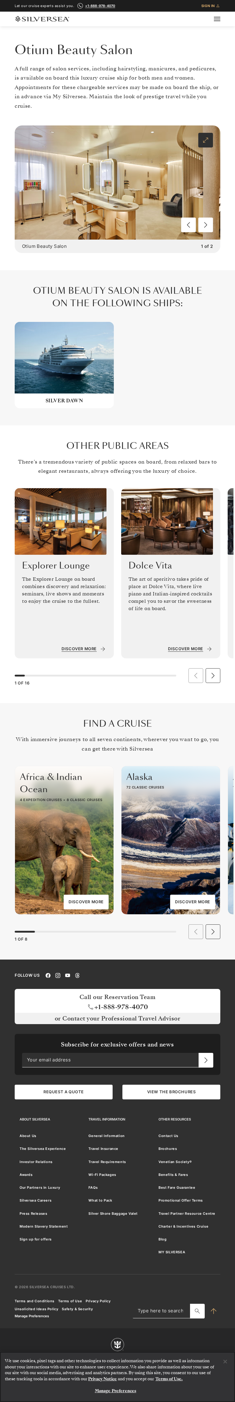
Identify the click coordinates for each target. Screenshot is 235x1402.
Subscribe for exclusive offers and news (117, 1044)
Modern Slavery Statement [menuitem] (44, 1226)
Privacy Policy (98, 1301)
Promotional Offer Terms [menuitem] (181, 1200)
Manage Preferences (32, 1316)
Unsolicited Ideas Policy (36, 1309)
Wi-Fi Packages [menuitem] (102, 1174)
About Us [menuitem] (28, 1136)
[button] (188, 225)
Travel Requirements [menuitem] (107, 1161)
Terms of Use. (169, 1379)
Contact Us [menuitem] (168, 1136)
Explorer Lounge (56, 566)
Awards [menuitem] (26, 1174)
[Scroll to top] (213, 1311)
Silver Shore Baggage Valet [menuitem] (113, 1213)
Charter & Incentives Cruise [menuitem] (183, 1226)
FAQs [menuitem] (93, 1187)
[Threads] (77, 974)
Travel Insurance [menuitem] (103, 1149)
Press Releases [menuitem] (33, 1213)
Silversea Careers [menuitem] (35, 1200)
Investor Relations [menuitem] (36, 1161)
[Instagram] (58, 974)
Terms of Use (70, 1301)
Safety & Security (77, 1309)
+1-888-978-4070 (100, 6)
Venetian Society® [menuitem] (175, 1161)
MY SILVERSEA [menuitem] (172, 1252)
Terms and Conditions (34, 1301)
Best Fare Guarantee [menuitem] (177, 1187)
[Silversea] (42, 19)
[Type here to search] (197, 1310)
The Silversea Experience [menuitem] (43, 1149)
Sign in (208, 6)
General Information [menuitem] (106, 1136)
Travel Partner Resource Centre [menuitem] (187, 1213)
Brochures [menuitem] (168, 1149)
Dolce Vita (150, 566)
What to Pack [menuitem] (100, 1200)
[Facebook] (48, 974)
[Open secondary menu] (221, 19)
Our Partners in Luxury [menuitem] (40, 1187)
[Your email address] (206, 1060)
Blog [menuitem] (162, 1239)
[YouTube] (67, 974)
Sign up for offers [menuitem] (36, 1239)
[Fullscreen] (205, 140)
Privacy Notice (102, 1379)
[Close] (225, 1361)
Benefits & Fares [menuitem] (173, 1174)
